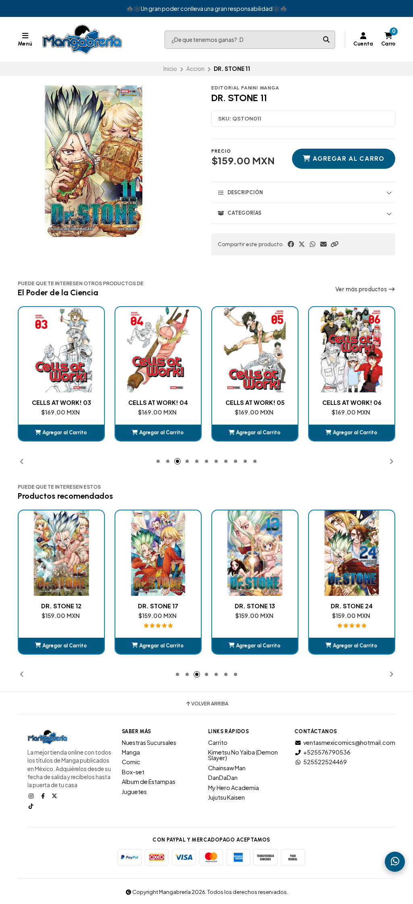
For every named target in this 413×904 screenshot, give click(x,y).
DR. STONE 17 (61, 606)
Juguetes (134, 791)
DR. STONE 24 (255, 606)
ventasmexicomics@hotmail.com (349, 742)
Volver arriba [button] (209, 703)
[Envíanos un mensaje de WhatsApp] (395, 862)
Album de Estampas (148, 781)
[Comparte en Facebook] (291, 244)
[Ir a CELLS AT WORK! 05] (158, 349)
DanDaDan (223, 777)
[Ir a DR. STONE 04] (351, 349)
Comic (131, 762)
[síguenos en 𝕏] (55, 795)
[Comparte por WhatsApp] (313, 244)
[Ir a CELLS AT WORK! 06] (255, 349)
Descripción (245, 192)
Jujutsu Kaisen (226, 797)
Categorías (244, 213)
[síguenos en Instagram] (31, 795)
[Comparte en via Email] (323, 244)
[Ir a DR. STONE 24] (255, 553)
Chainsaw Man (227, 768)
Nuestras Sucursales (149, 742)
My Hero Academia (233, 787)
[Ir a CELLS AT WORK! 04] (61, 349)
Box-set (133, 772)
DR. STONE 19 (352, 606)
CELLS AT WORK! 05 (158, 402)
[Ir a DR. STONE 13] (158, 553)
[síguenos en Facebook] (43, 795)
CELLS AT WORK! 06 (255, 402)
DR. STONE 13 (158, 606)
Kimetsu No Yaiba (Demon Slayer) (243, 755)
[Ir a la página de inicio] (82, 39)
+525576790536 (326, 752)
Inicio (170, 68)
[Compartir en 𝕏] (302, 244)
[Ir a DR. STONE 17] (61, 553)
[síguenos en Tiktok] (31, 806)
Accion (195, 68)
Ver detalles (352, 646)
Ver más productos (361, 289)
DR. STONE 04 (351, 402)
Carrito (217, 742)
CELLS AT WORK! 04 (61, 402)
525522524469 (325, 762)
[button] (334, 244)
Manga (131, 752)
